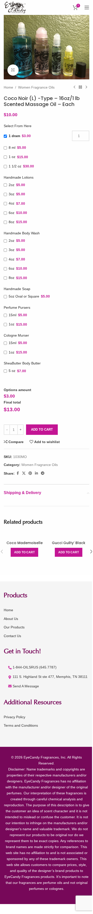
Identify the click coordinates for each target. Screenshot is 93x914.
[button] (24, 552)
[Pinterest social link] (30, 473)
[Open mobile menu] (87, 7)
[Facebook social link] (18, 473)
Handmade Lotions (18, 177)
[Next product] (86, 87)
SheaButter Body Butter (22, 363)
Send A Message (26, 686)
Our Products (14, 627)
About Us (11, 619)
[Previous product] (74, 87)
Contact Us (12, 636)
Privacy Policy (14, 717)
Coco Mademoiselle (24, 542)
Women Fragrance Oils (36, 87)
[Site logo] (16, 7)
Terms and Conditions (21, 725)
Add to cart (42, 429)
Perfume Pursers (17, 307)
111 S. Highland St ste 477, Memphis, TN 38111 (50, 677)
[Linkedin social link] (36, 473)
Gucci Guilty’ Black (68, 542)
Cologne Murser (16, 335)
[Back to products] (80, 87)
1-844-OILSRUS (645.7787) (35, 667)
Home (8, 87)
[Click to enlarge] (13, 70)
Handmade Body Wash (22, 233)
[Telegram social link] (42, 473)
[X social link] (24, 473)
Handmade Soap (17, 289)
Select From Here (17, 126)
